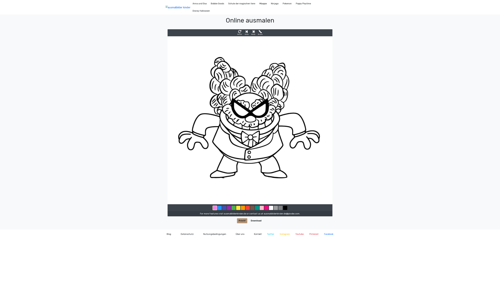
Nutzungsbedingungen (214, 234)
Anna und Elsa (200, 3)
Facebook (328, 234)
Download (256, 220)
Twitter (270, 234)
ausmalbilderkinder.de (235, 213)
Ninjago (275, 3)
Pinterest (313, 234)
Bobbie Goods (217, 3)
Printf (242, 220)
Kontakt (258, 234)
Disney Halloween (201, 11)
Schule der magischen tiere (241, 3)
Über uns (240, 234)
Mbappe (263, 3)
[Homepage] (178, 7)
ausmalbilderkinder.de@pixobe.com (281, 213)
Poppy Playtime (303, 3)
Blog (169, 234)
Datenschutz (187, 234)
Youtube (299, 234)
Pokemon (287, 3)
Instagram (285, 234)
